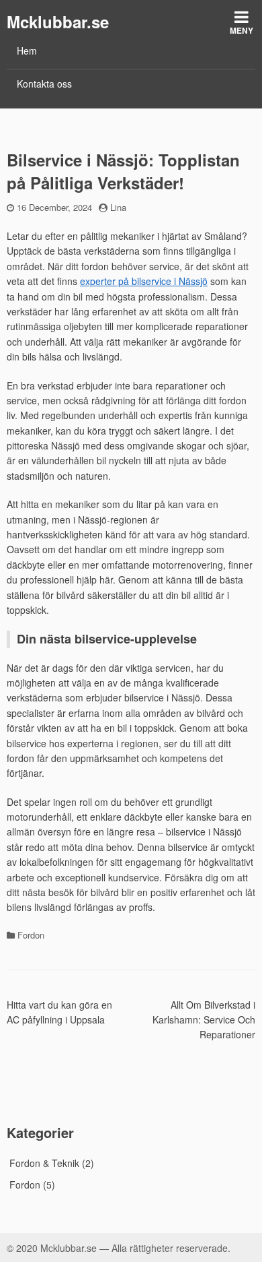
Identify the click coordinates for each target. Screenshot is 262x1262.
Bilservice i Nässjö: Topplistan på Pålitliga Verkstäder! (123, 171)
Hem (27, 50)
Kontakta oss (44, 83)
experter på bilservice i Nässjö (144, 281)
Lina (118, 207)
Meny (241, 30)
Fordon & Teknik (44, 1163)
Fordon (30, 934)
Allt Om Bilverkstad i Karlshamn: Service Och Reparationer (203, 1020)
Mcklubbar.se (58, 21)
